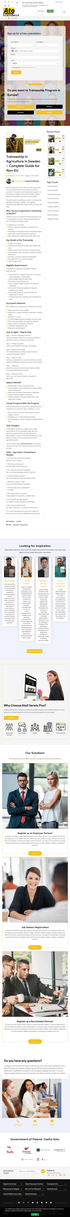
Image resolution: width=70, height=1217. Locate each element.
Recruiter (34, 1041)
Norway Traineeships (53, 214)
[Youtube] (5, 6)
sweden (18, 521)
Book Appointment (56, 2)
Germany (21, 112)
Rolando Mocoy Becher (43, 583)
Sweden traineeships (53, 206)
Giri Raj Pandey (26, 582)
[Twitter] (12, 2)
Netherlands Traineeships (55, 194)
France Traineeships (53, 190)
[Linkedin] (9, 6)
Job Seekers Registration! (35, 927)
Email (13, 54)
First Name (15, 42)
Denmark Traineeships (54, 202)
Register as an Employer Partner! (35, 833)
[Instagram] (9, 2)
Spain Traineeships (53, 186)
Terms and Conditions (28, 67)
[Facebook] (5, 2)
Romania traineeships (54, 198)
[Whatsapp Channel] (42, 1203)
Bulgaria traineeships (54, 219)
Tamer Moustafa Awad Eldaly (60, 583)
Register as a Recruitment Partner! (35, 1021)
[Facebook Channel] (46, 1203)
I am (13, 60)
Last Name (40, 42)
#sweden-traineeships (20, 525)
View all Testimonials (34, 651)
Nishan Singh (9, 581)
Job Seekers (35, 947)
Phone (13, 48)
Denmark (49, 107)
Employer (34, 853)
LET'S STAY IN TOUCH (8, 1172)
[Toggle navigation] (64, 12)
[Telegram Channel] (51, 1203)
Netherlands (21, 107)
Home (5, 18)
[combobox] (15, 51)
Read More (11, 718)
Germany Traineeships (54, 210)
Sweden (49, 112)
